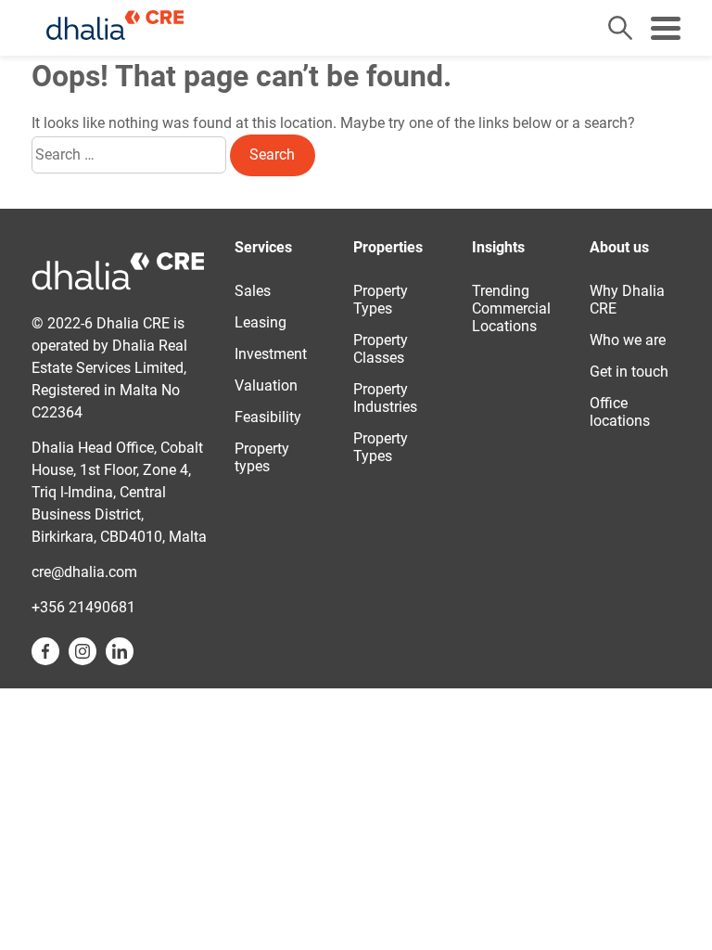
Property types (262, 457)
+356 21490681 (83, 607)
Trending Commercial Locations (511, 308)
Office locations (620, 412)
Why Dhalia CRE (627, 299)
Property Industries (385, 398)
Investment (271, 354)
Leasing (260, 322)
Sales (253, 291)
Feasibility (268, 417)
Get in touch (629, 371)
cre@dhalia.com (84, 572)
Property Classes (380, 348)
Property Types (380, 299)
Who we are (628, 340)
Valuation (266, 385)
